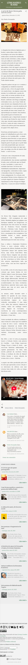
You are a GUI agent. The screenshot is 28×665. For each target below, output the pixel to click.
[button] (26, 11)
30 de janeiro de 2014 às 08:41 (15, 454)
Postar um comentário (9, 457)
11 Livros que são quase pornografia (9, 468)
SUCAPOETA (10, 431)
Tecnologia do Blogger (14, 659)
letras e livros (9, 408)
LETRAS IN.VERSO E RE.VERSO (14, 3)
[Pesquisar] (26, 3)
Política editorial (11, 641)
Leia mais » (23, 482)
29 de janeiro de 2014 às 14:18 (15, 440)
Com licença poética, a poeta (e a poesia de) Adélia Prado (12, 488)
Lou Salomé (10, 414)
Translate (13, 649)
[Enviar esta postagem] (2, 408)
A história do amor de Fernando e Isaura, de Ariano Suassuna (12, 547)
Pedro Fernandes (20, 408)
